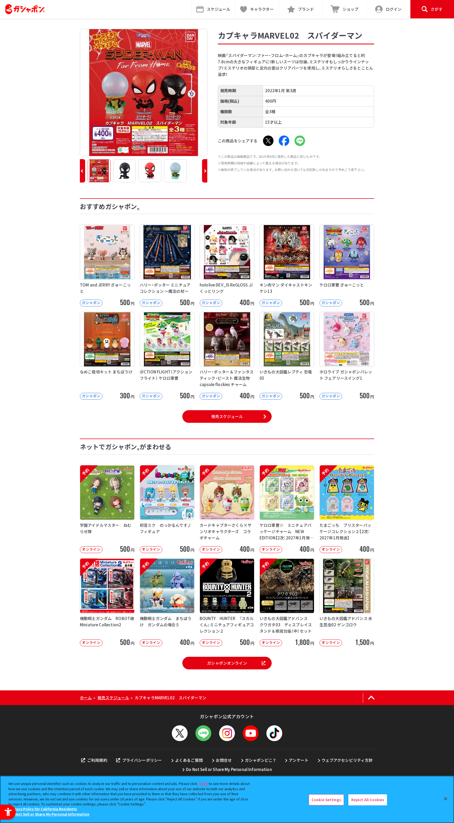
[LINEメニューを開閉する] (203, 733)
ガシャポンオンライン (227, 663)
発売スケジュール (227, 416)
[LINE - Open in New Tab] (300, 141)
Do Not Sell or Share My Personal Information (229, 769)
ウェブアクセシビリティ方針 (347, 760)
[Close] (445, 799)
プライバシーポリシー (142, 760)
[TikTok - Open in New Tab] (274, 733)
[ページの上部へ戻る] (371, 698)
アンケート (298, 760)
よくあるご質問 (189, 760)
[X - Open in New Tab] (268, 141)
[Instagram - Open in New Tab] (227, 733)
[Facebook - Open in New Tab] (284, 141)
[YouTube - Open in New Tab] (251, 733)
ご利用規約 (97, 760)
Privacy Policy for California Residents (43, 809)
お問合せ (224, 760)
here (203, 783)
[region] (227, 799)
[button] (82, 171)
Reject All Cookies (367, 799)
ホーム (86, 697)
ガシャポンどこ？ (260, 760)
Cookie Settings (326, 799)
